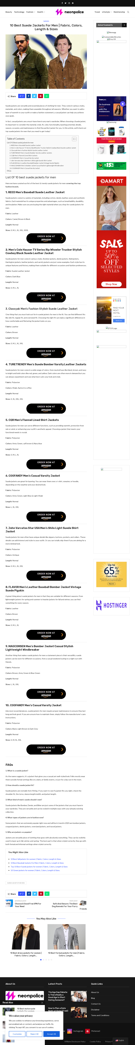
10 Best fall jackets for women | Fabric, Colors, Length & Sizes (36, 859)
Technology (19, 12)
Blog (93, 998)
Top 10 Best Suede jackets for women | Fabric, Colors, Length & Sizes (39, 866)
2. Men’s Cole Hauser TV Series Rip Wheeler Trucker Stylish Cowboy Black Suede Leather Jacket (43, 148)
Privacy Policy (110, 1041)
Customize (17, 1034)
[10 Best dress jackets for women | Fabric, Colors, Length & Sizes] (26, 937)
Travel (97, 12)
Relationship (119, 12)
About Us (95, 992)
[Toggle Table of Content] (73, 139)
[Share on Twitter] (34, 96)
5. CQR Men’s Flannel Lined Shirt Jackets (23, 155)
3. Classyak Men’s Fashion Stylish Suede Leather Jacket (29, 150)
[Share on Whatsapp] (46, 96)
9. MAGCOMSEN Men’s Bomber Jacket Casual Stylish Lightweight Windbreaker (37, 165)
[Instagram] (69, 3)
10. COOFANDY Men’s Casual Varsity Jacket (25, 168)
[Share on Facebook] (28, 96)
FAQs (9, 171)
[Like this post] (23, 96)
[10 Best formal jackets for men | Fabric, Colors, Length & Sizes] (66, 937)
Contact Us (96, 1004)
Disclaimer (95, 1009)
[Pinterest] (72, 3)
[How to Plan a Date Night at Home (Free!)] (79, 1012)
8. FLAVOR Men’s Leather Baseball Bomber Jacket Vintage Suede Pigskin (34, 163)
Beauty (9, 12)
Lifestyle (106, 12)
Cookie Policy (95, 1041)
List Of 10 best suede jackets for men (20, 143)
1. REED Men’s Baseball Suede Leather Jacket (25, 145)
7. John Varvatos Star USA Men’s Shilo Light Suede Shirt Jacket (31, 160)
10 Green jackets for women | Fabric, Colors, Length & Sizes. (35, 870)
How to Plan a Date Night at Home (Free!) (58, 1009)
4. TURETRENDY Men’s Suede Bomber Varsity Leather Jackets (31, 153)
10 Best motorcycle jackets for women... (26, 1010)
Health (40, 12)
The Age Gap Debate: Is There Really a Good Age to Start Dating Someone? (58, 996)
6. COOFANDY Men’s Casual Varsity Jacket (24, 158)
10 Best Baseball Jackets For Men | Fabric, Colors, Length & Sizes (37, 863)
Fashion (29, 12)
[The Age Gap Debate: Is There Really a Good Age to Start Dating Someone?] (79, 996)
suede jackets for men (16, 883)
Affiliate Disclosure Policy (74, 1041)
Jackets (46, 21)
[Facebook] (62, 3)
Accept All (51, 1034)
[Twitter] (65, 3)
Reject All (34, 1034)
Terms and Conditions (100, 1015)
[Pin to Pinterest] (40, 96)
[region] (34, 1025)
